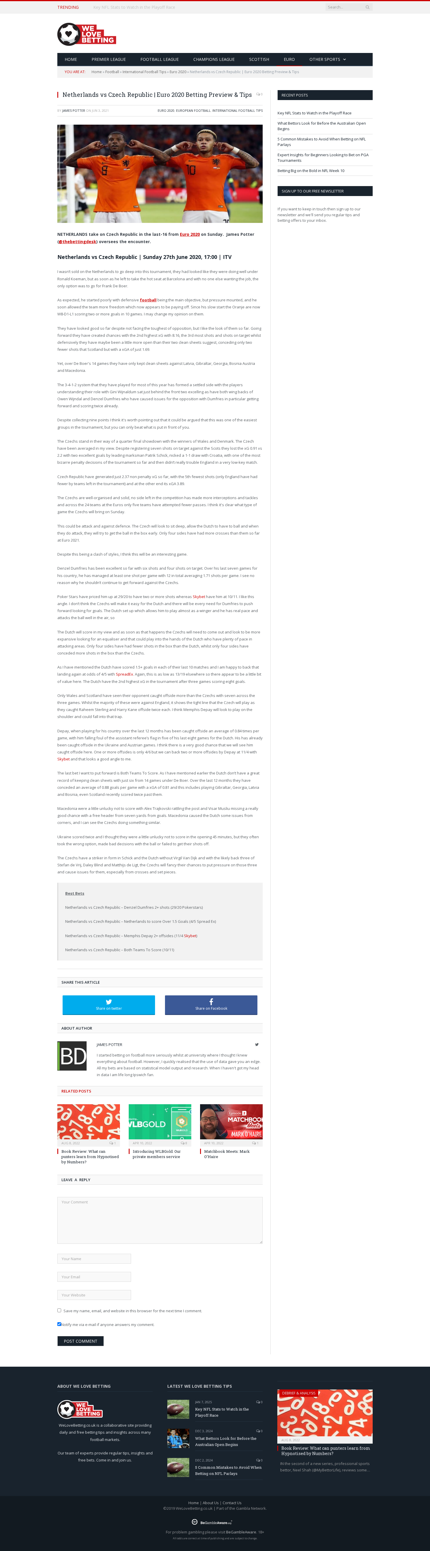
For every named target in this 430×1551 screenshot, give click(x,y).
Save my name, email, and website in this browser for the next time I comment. (132, 1310)
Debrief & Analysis (298, 1393)
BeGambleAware (241, 1532)
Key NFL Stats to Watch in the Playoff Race (315, 113)
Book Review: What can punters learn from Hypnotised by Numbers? (90, 1156)
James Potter (73, 110)
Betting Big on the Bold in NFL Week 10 (311, 170)
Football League (159, 59)
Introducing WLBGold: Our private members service (157, 1154)
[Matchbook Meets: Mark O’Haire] (231, 1124)
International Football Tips (144, 71)
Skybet (199, 596)
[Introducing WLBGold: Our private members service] (160, 1124)
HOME (71, 59)
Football (112, 71)
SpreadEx (124, 674)
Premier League (109, 59)
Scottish (259, 59)
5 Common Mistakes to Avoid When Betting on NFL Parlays (228, 1470)
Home (97, 71)
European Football (193, 110)
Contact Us (232, 1502)
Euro (289, 59)
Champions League (214, 59)
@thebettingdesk (77, 241)
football (148, 300)
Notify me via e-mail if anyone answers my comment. (107, 1324)
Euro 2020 (178, 71)
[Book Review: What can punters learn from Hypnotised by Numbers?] (88, 1124)
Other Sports (324, 59)
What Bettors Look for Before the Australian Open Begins (148, 7)
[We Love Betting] (86, 33)
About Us (211, 1502)
